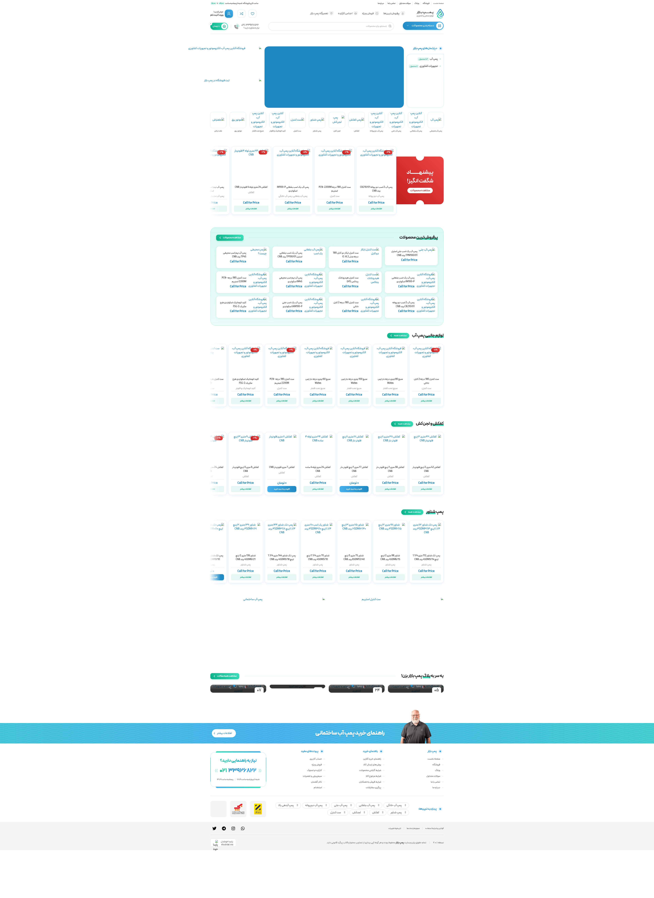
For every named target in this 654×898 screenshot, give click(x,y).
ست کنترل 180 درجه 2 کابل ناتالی (426, 381)
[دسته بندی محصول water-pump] (424, 59)
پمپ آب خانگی (285, 196)
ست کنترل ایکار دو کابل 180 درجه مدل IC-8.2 (346, 255)
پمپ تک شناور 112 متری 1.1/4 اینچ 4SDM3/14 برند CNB (426, 557)
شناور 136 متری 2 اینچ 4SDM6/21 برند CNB (246, 557)
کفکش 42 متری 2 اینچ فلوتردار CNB (426, 469)
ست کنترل (334, 196)
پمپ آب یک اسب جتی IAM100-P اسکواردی (292, 304)
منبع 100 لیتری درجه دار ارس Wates (354, 381)
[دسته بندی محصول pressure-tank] (258, 122)
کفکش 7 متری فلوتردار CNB (282, 467)
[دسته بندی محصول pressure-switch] (277, 122)
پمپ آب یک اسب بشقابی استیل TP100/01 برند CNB (290, 255)
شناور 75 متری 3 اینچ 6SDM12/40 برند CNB (354, 557)
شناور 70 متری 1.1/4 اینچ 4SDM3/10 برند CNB (318, 557)
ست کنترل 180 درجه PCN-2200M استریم (335, 189)
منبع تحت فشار (390, 388)
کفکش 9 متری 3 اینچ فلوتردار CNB (245, 469)
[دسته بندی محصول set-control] (297, 122)
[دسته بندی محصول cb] (376, 122)
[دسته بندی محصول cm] (416, 122)
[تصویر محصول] (334, 166)
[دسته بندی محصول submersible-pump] (356, 122)
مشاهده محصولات (420, 190)
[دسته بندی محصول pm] (436, 122)
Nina (418, 686)
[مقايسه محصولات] (241, 13)
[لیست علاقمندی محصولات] (252, 13)
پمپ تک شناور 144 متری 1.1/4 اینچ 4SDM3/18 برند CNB (282, 557)
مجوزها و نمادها (413, 828)
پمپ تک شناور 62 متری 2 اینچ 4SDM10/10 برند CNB (209, 557)
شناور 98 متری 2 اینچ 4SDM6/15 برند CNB (390, 557)
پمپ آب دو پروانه (376, 196)
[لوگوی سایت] (430, 13)
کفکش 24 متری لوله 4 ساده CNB (318, 469)
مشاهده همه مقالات (227, 676)
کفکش (251, 192)
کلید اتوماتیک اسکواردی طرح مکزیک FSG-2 (233, 304)
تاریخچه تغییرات (394, 828)
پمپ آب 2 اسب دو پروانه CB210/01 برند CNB (376, 189)
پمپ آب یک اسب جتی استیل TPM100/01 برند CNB (404, 253)
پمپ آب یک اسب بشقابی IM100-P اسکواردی (293, 189)
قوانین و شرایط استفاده (434, 828)
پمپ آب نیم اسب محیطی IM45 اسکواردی (209, 189)
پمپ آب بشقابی (300, 196)
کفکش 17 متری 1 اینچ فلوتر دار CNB (354, 469)
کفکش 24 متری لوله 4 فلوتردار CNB (251, 187)
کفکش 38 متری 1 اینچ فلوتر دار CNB (390, 469)
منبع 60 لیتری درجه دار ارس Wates (317, 381)
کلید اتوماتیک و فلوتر (245, 388)
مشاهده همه (400, 335)
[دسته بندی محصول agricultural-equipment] (424, 66)
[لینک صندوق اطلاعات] (246, 26)
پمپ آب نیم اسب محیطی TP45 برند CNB (234, 255)
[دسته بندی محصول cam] (396, 122)
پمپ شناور (426, 565)
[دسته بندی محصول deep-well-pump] (317, 122)
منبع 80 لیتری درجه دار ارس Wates (390, 381)
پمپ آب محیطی (216, 196)
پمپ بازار (400, 842)
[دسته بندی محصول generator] (238, 122)
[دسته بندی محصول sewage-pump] (337, 122)
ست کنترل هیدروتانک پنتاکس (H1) (348, 279)
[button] (400, 77)
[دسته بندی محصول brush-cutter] (218, 122)
